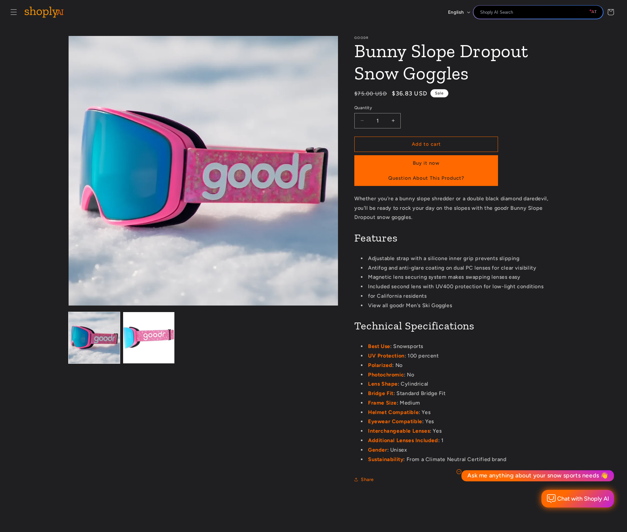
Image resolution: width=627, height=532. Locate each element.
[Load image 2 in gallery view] (148, 337)
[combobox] (538, 12)
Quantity (363, 107)
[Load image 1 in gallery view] (94, 337)
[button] (14, 12)
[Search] (596, 13)
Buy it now (426, 163)
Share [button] (367, 479)
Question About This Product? (426, 178)
